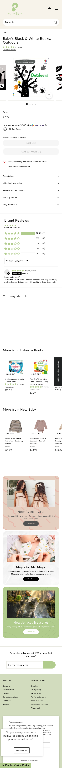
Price (5, 112)
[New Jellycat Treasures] (31, 604)
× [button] (41, 726)
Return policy (36, 693)
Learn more (21, 750)
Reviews (6, 704)
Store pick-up (36, 690)
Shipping (6, 137)
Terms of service (37, 701)
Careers (6, 693)
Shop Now (31, 523)
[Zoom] (49, 95)
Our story (6, 686)
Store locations (8, 690)
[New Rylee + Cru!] (31, 493)
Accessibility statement (39, 704)
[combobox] (31, 22)
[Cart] (49, 9)
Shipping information (12, 183)
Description (8, 176)
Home (5, 33)
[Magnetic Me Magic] (31, 548)
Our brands (7, 701)
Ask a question (10, 197)
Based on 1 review (12, 228)
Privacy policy (36, 708)
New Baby (28, 409)
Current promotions (10, 697)
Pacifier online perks (38, 697)
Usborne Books (9, 49)
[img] (18, 271)
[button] (9, 47)
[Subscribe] (49, 665)
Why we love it (10, 204)
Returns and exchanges (14, 190)
